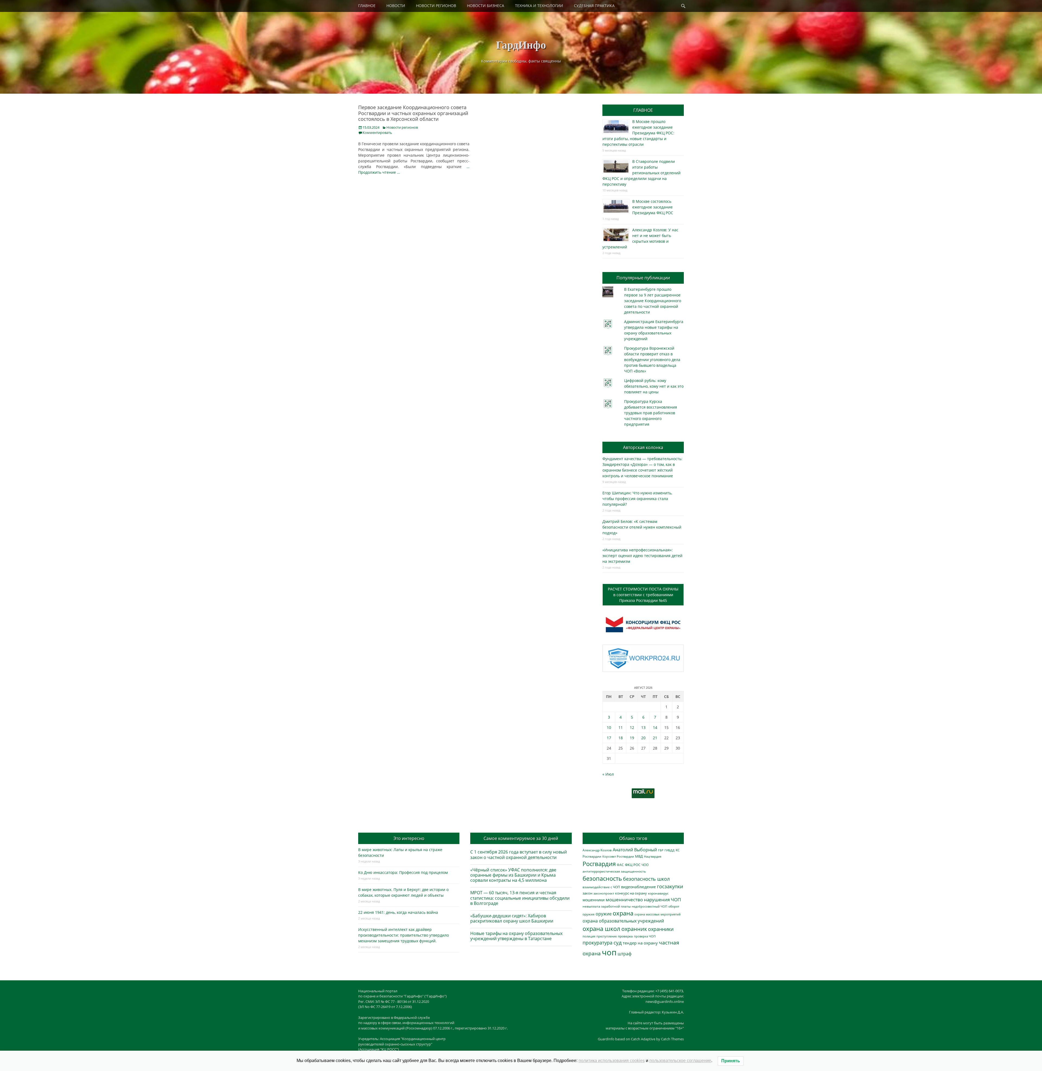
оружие (604, 914)
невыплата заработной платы (607, 906)
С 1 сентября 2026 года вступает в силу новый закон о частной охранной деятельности (518, 854)
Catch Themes (672, 1039)
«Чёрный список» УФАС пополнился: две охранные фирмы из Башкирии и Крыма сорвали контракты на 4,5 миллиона (513, 875)
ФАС (620, 865)
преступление (606, 936)
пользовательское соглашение (680, 1060)
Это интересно (408, 838)
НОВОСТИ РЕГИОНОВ (436, 5)
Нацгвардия (652, 856)
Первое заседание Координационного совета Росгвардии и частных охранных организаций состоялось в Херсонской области (413, 113)
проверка (625, 936)
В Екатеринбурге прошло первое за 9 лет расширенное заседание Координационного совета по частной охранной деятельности (652, 301)
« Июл (608, 774)
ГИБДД (670, 850)
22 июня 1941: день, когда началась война (398, 912)
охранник (634, 929)
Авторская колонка (643, 447)
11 (620, 727)
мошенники (594, 899)
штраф (624, 954)
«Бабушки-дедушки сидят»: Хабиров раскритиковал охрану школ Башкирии (511, 918)
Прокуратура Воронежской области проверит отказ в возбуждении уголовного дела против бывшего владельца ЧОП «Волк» (652, 360)
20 (643, 737)
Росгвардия (599, 864)
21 (655, 737)
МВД (639, 856)
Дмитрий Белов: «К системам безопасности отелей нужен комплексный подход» (641, 527)
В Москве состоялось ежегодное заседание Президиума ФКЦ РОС (652, 207)
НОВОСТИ (395, 5)
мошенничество (624, 899)
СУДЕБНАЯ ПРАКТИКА (594, 5)
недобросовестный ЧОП (649, 906)
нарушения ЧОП (662, 899)
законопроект (603, 893)
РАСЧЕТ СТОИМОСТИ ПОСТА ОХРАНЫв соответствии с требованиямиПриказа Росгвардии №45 (643, 594)
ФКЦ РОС (632, 864)
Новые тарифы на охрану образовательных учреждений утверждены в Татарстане (516, 936)
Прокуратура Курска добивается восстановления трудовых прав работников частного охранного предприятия (650, 413)
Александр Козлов (597, 850)
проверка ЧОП (645, 936)
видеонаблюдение (638, 886)
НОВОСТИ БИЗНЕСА (485, 5)
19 (632, 737)
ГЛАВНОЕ (367, 5)
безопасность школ (646, 878)
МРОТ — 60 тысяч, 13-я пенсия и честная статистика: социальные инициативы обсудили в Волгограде (520, 898)
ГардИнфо (521, 44)
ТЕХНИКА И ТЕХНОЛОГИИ (539, 5)
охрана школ (601, 928)
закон (587, 893)
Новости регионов (402, 127)
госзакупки (670, 886)
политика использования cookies (612, 1060)
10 (609, 727)
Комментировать (377, 132)
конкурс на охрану (631, 893)
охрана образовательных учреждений (623, 921)
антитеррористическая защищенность (614, 871)
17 (609, 737)
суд (618, 942)
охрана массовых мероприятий (657, 914)
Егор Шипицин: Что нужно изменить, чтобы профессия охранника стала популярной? (637, 498)
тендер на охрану (640, 943)
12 (632, 727)
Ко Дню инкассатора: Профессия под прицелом (403, 872)
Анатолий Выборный (635, 850)
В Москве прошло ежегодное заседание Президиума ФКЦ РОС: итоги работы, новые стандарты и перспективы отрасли (638, 133)
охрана (623, 913)
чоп (609, 952)
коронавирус (658, 893)
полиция (589, 936)
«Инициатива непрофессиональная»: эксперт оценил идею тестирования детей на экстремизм (642, 555)
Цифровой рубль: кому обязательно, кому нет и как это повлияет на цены (654, 386)
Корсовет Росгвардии (618, 856)
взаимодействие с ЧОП (601, 887)
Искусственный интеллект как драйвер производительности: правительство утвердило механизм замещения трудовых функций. (403, 935)
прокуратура (597, 942)
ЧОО (645, 865)
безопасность (602, 878)
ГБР (660, 850)
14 (655, 727)
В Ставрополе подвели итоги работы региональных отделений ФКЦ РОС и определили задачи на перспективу (641, 173)
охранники (661, 929)
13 (643, 727)
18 (620, 737)
